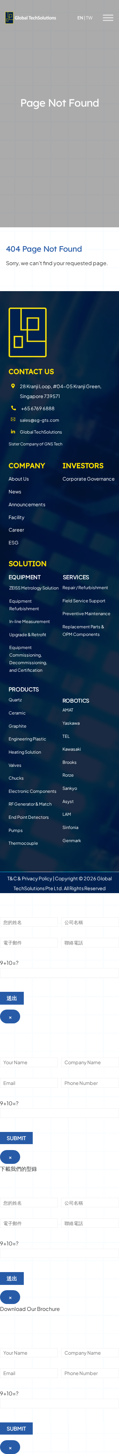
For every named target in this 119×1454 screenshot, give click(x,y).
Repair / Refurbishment (85, 587)
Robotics (75, 700)
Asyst (68, 801)
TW (89, 17)
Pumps (16, 830)
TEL (66, 736)
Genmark (71, 840)
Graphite (17, 726)
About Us (19, 479)
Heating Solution (25, 752)
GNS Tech (53, 443)
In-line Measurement (29, 621)
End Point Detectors (29, 817)
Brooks (69, 762)
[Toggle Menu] (108, 18)
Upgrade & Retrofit (27, 634)
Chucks (16, 778)
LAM (66, 814)
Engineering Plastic (27, 738)
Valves (15, 765)
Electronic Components (33, 791)
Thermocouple (23, 843)
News (15, 491)
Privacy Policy (37, 878)
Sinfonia (70, 827)
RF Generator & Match (30, 804)
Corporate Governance (88, 479)
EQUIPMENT (25, 577)
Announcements (27, 504)
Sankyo (69, 788)
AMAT (67, 710)
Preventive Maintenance (86, 613)
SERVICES (76, 577)
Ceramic (17, 712)
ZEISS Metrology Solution (34, 587)
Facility (16, 517)
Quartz (15, 699)
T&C (12, 878)
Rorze (68, 775)
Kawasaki (71, 749)
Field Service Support (83, 600)
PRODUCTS (24, 689)
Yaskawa (71, 723)
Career (16, 530)
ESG (14, 542)
